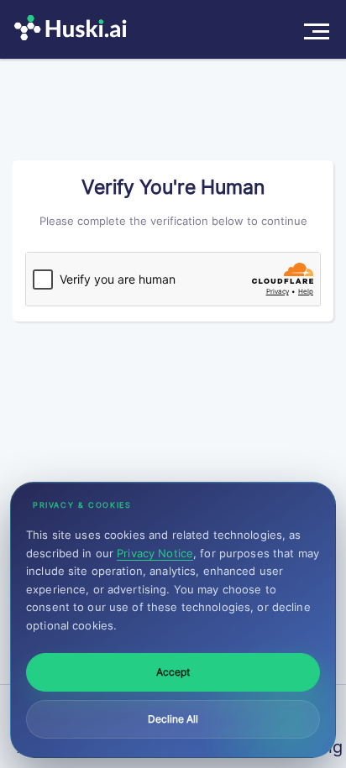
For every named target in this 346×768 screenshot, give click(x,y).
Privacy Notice (155, 553)
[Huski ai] (74, 29)
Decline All (173, 719)
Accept (173, 672)
